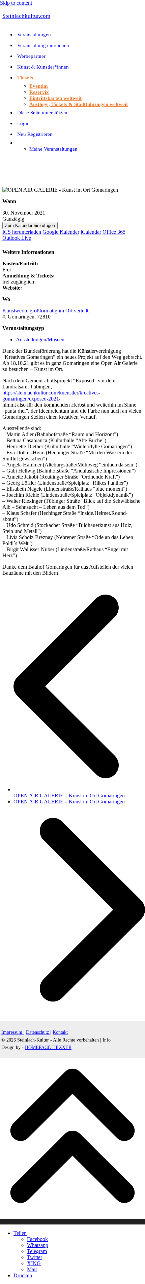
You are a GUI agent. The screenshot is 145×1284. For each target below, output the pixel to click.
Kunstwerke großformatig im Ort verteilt (45, 310)
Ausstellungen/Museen (40, 339)
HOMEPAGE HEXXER (48, 1047)
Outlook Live (16, 238)
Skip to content (16, 3)
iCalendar (91, 232)
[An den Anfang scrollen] (72, 1221)
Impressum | (13, 1032)
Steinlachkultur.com (26, 16)
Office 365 (114, 232)
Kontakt (60, 1032)
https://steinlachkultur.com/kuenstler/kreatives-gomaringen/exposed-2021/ (51, 396)
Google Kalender (60, 232)
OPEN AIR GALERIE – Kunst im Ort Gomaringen (79, 792)
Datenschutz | (38, 1032)
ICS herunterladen (21, 232)
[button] (3, 160)
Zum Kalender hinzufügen (30, 225)
